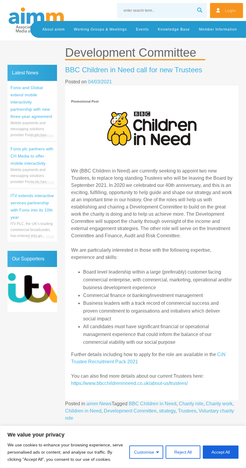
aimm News (99, 403)
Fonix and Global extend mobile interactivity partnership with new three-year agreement (31, 102)
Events (142, 29)
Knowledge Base (174, 29)
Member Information (218, 29)
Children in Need (83, 410)
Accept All (221, 452)
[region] (123, 447)
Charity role (191, 403)
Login (230, 10)
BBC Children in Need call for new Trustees (133, 70)
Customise (144, 452)
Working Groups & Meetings (100, 29)
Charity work (219, 403)
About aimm (53, 29)
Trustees (187, 410)
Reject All (183, 452)
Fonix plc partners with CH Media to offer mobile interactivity (31, 156)
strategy (167, 410)
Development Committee (130, 410)
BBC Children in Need (152, 403)
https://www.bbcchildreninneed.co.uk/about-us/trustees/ (129, 383)
